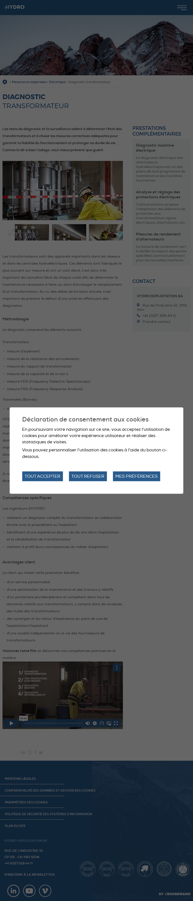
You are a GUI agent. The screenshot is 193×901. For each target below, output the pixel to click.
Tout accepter (42, 476)
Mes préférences (136, 476)
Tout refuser (87, 476)
